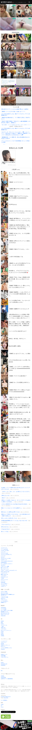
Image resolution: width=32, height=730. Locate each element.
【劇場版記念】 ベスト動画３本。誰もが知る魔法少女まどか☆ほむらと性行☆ (15, 137)
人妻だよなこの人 (5, 495)
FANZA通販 (3, 655)
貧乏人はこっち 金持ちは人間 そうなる (10, 512)
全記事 (2, 704)
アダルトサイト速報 (5, 566)
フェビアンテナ (4, 547)
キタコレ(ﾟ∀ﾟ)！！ (4, 583)
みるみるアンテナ (4, 577)
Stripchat (3, 649)
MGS (2, 622)
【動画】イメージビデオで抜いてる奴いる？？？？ (13, 111)
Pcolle (2, 633)
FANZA (2, 621)
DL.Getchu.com (4, 664)
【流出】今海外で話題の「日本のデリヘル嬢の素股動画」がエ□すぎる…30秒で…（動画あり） (15, 122)
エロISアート (3, 586)
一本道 (2, 626)
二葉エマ (3, 497)
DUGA (2, 623)
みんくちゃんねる (4, 593)
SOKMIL (2, 635)
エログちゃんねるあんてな (6, 554)
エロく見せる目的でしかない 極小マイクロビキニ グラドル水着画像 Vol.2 (15, 114)
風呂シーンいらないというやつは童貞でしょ (11, 508)
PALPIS (2, 634)
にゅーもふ (3, 581)
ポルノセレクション (5, 569)
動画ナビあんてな (4, 574)
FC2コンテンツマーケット (6, 630)
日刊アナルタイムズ (5, 614)
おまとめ (2, 557)
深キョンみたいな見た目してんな (9, 518)
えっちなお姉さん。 (5, 601)
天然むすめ (3, 627)
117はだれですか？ (5, 529)
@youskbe (6, 697)
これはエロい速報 (4, 597)
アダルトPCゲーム (4, 657)
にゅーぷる (3, 551)
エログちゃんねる (4, 553)
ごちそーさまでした (6, 524)
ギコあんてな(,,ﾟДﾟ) (5, 550)
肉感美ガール (3, 602)
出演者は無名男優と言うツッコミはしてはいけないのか (14, 520)
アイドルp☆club (4, 549)
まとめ (14, 164)
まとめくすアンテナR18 (5, 558)
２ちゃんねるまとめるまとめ (7, 561)
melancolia (3, 615)
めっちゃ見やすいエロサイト (7, 563)
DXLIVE (2, 643)
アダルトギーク (4, 599)
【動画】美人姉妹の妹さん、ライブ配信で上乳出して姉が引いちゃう (15, 118)
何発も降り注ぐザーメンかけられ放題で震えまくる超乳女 (14, 109)
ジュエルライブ (4, 641)
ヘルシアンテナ (4, 573)
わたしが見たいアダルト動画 (7, 610)
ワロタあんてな (4, 585)
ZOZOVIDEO (3, 607)
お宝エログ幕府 (4, 591)
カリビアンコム (4, 625)
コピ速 (2, 578)
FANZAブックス (4, 654)
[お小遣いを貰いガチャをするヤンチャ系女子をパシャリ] (23, 476)
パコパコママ (3, 629)
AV (1, 705)
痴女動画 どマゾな (4, 611)
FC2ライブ (3, 646)
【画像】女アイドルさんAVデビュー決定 (8, 163)
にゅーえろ (3, 555)
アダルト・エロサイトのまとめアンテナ (9, 570)
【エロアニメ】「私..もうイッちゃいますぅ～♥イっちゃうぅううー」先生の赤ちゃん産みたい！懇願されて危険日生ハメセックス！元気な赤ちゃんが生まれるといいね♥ (15, 133)
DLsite (2, 662)
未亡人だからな (5, 526)
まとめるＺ (3, 565)
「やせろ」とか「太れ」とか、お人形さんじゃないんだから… (15, 491)
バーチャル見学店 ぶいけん (6, 647)
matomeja (3, 582)
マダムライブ (3, 642)
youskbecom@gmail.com (6, 696)
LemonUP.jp (3, 677)
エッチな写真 (3, 609)
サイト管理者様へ (4, 700)
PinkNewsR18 (3, 562)
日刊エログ (3, 598)
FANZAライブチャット (5, 645)
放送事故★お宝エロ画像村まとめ (7, 594)
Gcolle (2, 631)
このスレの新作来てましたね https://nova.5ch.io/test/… (14, 504)
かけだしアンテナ (4, 579)
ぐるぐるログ (3, 575)
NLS (2, 670)
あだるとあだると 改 (5, 613)
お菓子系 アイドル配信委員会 (7, 678)
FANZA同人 (3, 665)
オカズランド (3, 595)
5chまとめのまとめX (5, 571)
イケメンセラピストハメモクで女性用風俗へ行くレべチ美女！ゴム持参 (15, 141)
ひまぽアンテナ (4, 559)
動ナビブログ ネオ (4, 567)
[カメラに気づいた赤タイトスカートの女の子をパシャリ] (8, 476)
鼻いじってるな (5, 531)
